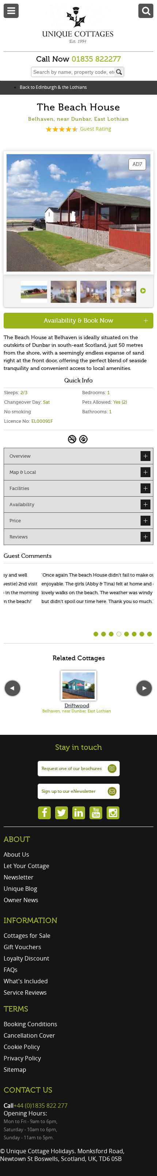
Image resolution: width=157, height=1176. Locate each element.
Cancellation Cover (29, 1035)
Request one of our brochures (72, 768)
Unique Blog (20, 889)
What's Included (26, 981)
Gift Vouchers (22, 947)
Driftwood (77, 705)
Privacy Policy (22, 1058)
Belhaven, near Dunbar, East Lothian (76, 711)
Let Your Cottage (26, 866)
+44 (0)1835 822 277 (41, 1105)
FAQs (11, 970)
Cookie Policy (22, 1047)
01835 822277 (96, 59)
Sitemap (15, 1070)
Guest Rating (95, 128)
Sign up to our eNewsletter (69, 791)
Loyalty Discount (26, 958)
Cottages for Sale (27, 936)
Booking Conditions (30, 1024)
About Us (16, 854)
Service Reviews (25, 992)
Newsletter (19, 877)
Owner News (21, 900)
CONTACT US (28, 1090)
